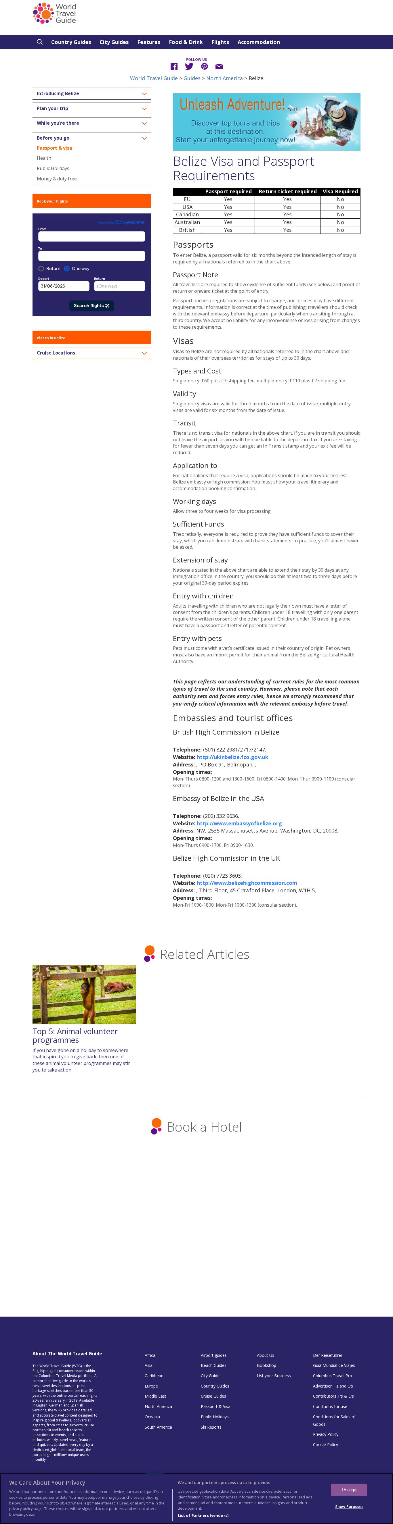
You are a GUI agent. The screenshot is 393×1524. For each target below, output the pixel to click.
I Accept (349, 1489)
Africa (150, 1355)
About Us (265, 1355)
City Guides (114, 41)
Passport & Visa (215, 1406)
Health (44, 158)
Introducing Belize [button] (58, 93)
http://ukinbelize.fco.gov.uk (232, 757)
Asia (148, 1365)
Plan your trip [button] (52, 108)
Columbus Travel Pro (332, 1375)
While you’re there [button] (58, 123)
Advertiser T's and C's (333, 1386)
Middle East (155, 1396)
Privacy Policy (325, 1434)
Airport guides (214, 1355)
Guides (192, 78)
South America (158, 1427)
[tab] (92, 93)
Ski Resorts (211, 1427)
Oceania (152, 1416)
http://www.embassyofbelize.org (239, 823)
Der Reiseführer (327, 1355)
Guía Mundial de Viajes (334, 1365)
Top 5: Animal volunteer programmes (75, 1035)
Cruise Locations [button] (56, 353)
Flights (220, 41)
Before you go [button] (53, 138)
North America (224, 78)
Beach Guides (213, 1365)
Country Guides (71, 41)
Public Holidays (53, 168)
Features (148, 41)
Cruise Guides (213, 1396)
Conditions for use (330, 1406)
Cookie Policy (325, 1444)
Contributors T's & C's (333, 1396)
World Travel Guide (154, 78)
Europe (151, 1386)
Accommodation (259, 41)
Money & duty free (57, 179)
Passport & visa (54, 148)
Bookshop (266, 1365)
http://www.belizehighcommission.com (247, 882)
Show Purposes (349, 1506)
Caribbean (154, 1375)
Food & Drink (186, 41)
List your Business (274, 1375)
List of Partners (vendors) (203, 1515)
